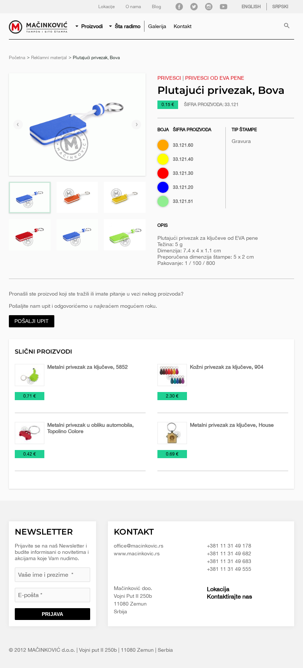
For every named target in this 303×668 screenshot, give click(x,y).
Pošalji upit (31, 321)
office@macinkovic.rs (138, 546)
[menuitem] (89, 26)
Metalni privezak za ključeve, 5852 (87, 367)
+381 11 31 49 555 (229, 569)
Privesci (169, 78)
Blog (156, 6)
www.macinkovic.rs (137, 553)
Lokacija (218, 589)
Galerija (157, 26)
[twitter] (194, 6)
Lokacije (106, 6)
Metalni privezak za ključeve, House (232, 425)
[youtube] (223, 6)
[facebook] (179, 6)
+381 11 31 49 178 (229, 546)
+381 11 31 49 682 (229, 553)
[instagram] (208, 6)
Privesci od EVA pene (214, 78)
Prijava (52, 614)
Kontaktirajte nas (229, 596)
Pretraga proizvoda (286, 26)
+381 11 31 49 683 (229, 561)
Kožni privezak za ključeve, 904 (226, 367)
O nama (133, 6)
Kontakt (182, 26)
